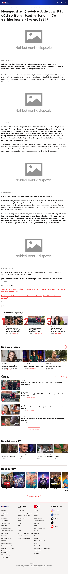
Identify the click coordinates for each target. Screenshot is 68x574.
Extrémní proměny (33, 326)
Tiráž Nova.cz (5, 557)
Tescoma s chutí (59, 454)
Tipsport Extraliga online (24, 538)
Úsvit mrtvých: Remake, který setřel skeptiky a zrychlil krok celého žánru (41, 383)
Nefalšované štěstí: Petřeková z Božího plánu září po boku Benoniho (14, 330)
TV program (21, 510)
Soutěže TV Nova (6, 538)
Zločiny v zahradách (7, 454)
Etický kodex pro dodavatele (5, 551)
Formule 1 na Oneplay (24, 535)
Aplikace (36, 553)
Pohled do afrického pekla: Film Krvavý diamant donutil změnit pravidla (43, 419)
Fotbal (36, 538)
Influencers (4, 540)
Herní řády (4, 525)
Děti (19, 525)
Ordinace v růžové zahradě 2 (44, 454)
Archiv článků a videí (7, 530)
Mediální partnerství (6, 543)
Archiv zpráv (37, 550)
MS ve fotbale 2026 (39, 540)
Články (23, 405)
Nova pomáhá (5, 533)
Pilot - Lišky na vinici (8, 456)
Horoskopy (37, 533)
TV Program (4, 520)
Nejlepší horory (22, 518)
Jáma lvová (27, 363)
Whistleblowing (5, 555)
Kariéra (3, 515)
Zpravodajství (38, 518)
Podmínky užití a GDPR (7, 548)
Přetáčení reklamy (6, 528)
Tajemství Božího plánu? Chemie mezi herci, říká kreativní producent (56, 366)
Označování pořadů (6, 545)
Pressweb (4, 518)
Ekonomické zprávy (39, 528)
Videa (36, 513)
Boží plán (8, 326)
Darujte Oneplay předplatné (26, 513)
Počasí (36, 530)
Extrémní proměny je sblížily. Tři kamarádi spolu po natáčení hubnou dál (35, 330)
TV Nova (3, 8)
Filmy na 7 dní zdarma (24, 515)
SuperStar (53, 326)
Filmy (19, 520)
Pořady (20, 523)
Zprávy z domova (39, 520)
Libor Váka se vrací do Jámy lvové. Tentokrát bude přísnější (33, 365)
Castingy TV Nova (6, 523)
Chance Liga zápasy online (25, 533)
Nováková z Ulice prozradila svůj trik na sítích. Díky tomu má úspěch (42, 407)
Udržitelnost (4, 535)
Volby (35, 525)
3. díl (21, 456)
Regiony (36, 523)
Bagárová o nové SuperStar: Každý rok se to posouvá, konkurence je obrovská (10, 366)
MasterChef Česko (24, 454)
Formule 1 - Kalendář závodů (42, 548)
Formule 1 (37, 545)
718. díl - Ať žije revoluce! (44, 456)
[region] (34, 8)
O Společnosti (5, 513)
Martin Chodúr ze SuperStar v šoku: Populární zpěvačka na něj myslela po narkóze (58, 330)
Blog (19, 528)
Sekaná (57, 456)
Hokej (35, 543)
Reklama (3, 510)
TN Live (36, 510)
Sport (19, 530)
